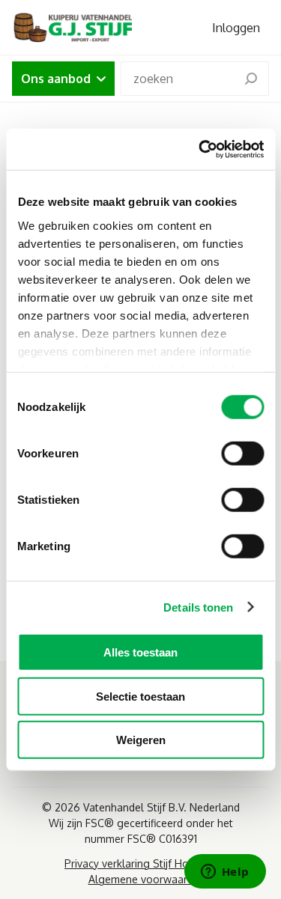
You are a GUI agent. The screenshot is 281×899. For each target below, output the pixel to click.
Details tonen (198, 606)
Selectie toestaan (140, 695)
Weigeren (141, 740)
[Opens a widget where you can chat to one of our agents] (225, 873)
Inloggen (236, 27)
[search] (251, 78)
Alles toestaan (140, 652)
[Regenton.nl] (72, 27)
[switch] (242, 454)
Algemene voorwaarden (146, 879)
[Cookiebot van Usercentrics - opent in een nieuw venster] (200, 149)
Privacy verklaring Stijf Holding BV (146, 863)
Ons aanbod (56, 78)
